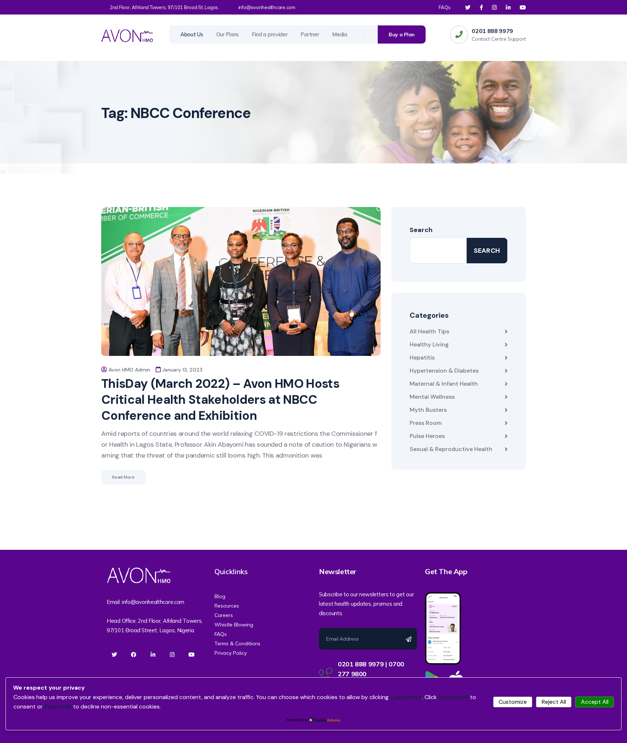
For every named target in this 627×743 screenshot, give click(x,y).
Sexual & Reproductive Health (451, 449)
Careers (223, 615)
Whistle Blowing (233, 624)
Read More (123, 477)
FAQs (445, 7)
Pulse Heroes (427, 436)
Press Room (426, 423)
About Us (191, 34)
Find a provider (270, 34)
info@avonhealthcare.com (266, 7)
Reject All (554, 702)
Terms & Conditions (237, 643)
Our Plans (227, 34)
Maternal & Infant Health (444, 383)
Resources (226, 605)
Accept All (594, 702)
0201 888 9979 (492, 30)
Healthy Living (429, 344)
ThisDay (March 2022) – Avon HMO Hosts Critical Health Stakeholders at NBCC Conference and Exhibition (220, 399)
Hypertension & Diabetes (444, 370)
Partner (309, 34)
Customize (513, 702)
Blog (219, 596)
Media (339, 34)
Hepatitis (422, 357)
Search (421, 230)
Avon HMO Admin (129, 369)
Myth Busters (428, 410)
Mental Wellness (432, 397)
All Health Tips (429, 331)
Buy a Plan (402, 34)
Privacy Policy (230, 653)
